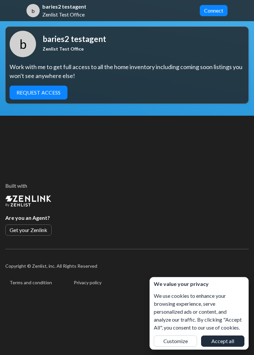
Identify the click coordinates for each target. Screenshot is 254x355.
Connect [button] (213, 10)
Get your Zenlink (28, 230)
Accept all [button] (222, 341)
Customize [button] (175, 341)
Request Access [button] (39, 92)
